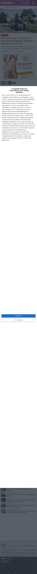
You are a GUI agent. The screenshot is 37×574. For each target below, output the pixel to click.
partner (16, 95)
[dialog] (18, 287)
